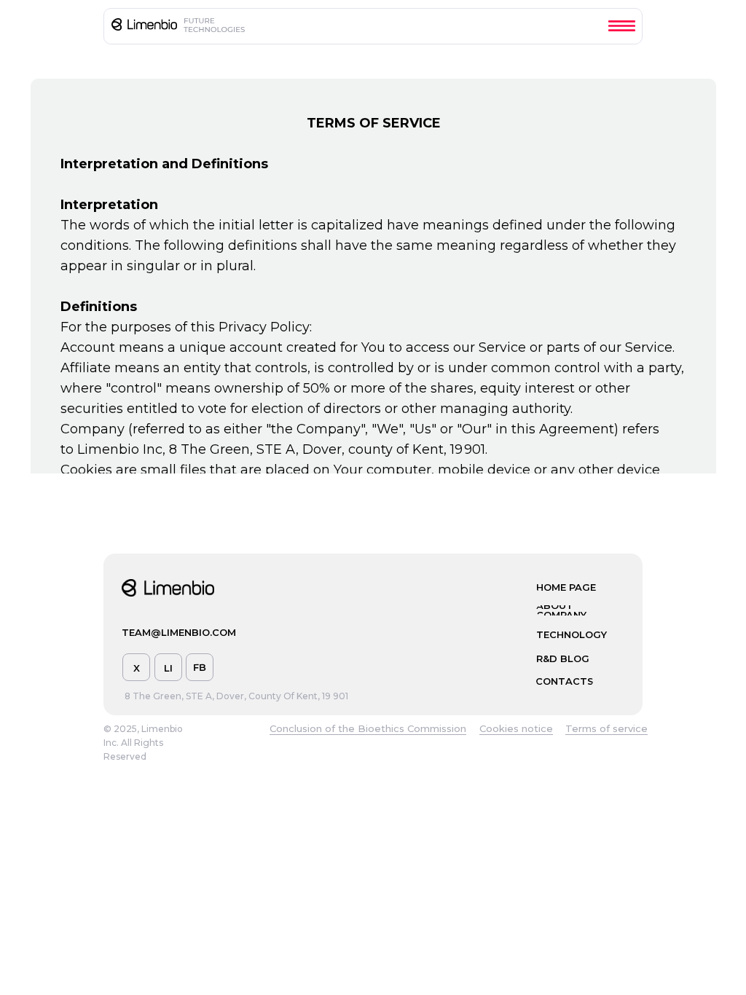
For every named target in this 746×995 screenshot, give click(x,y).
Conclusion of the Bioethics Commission (368, 728)
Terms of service (606, 728)
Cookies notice (516, 728)
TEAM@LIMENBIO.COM (179, 632)
